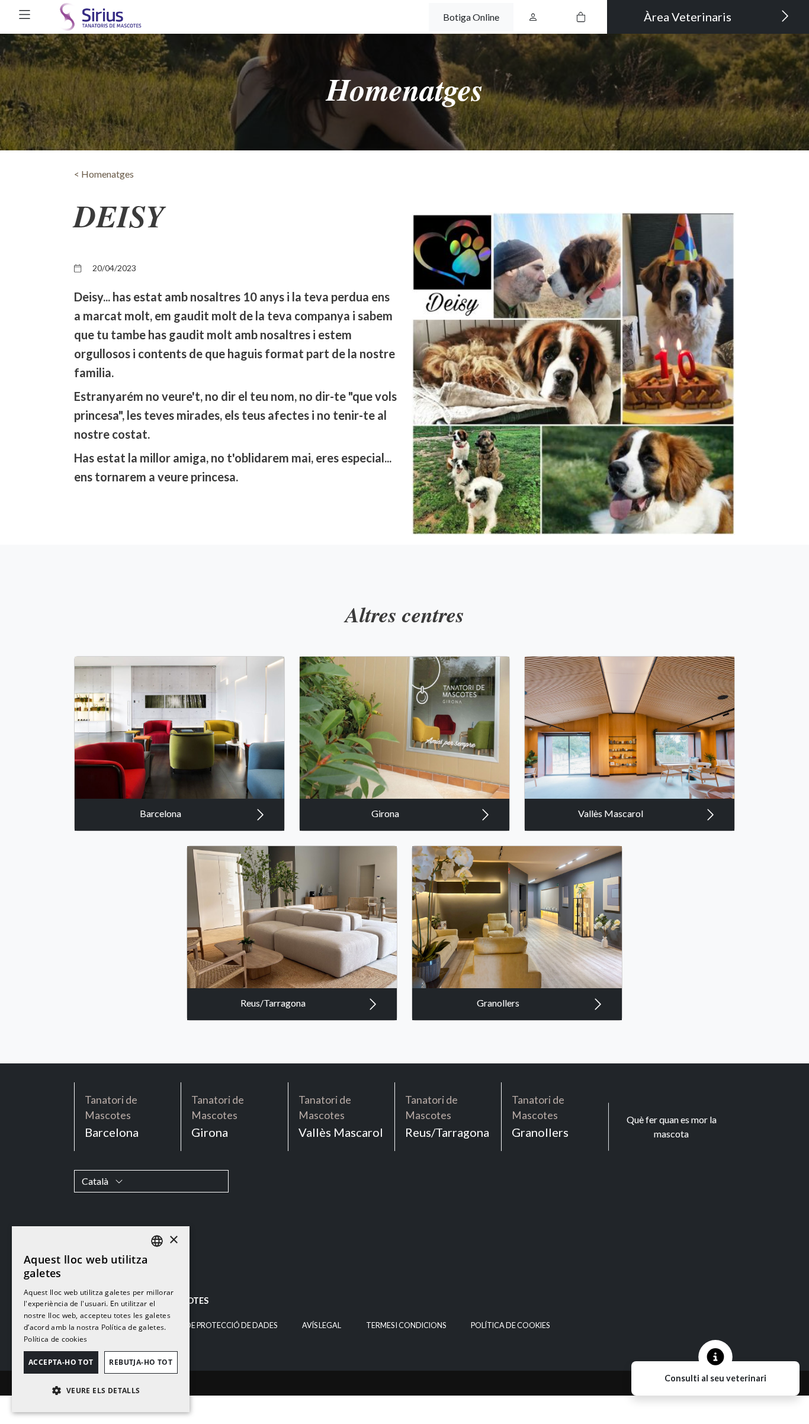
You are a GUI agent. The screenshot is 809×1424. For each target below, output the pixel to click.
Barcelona (161, 813)
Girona (386, 813)
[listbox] (157, 1241)
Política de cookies (510, 1325)
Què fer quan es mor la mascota (672, 1126)
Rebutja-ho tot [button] (140, 1362)
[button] (24, 14)
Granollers (499, 1002)
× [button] (173, 1240)
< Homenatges (104, 173)
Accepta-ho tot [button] (61, 1362)
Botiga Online (471, 16)
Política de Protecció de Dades (213, 1325)
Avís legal (321, 1325)
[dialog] (101, 1319)
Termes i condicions (406, 1325)
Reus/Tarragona (273, 1002)
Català (96, 1181)
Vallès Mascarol (611, 813)
